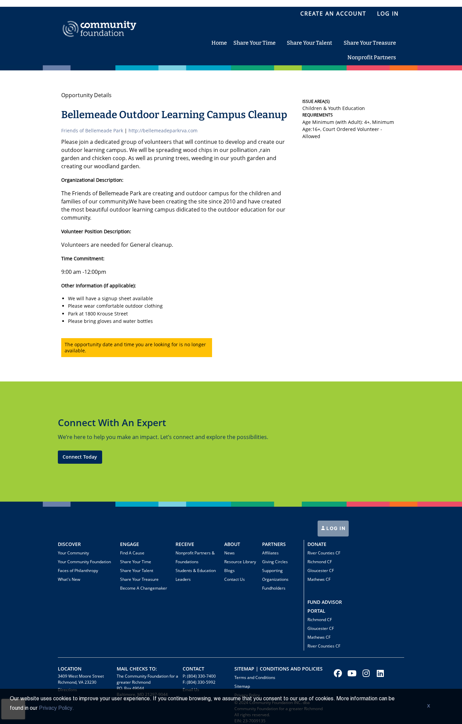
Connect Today (80, 457)
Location (70, 668)
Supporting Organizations (275, 575)
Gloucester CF (320, 570)
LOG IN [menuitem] (388, 13)
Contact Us (234, 579)
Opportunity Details (86, 95)
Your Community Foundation (84, 562)
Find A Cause (132, 553)
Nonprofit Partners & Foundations (195, 557)
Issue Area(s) (316, 101)
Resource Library (240, 562)
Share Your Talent (136, 570)
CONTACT (193, 668)
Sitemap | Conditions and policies (278, 668)
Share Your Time (135, 562)
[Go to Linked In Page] (379, 673)
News (229, 553)
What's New (69, 579)
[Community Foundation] (99, 21)
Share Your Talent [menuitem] (309, 43)
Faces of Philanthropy (78, 570)
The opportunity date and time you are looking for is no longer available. (135, 347)
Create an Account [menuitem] (333, 13)
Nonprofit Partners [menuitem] (371, 57)
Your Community (73, 553)
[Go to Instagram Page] (365, 673)
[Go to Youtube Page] (351, 673)
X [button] (428, 706)
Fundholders (273, 588)
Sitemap (242, 686)
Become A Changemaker (143, 588)
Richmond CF (319, 562)
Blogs (229, 570)
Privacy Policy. (56, 708)
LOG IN (335, 528)
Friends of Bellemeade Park (92, 130)
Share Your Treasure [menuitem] (370, 43)
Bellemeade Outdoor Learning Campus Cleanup (174, 115)
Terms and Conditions (254, 677)
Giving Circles (275, 562)
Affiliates (270, 553)
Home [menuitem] (219, 43)
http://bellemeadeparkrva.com (163, 130)
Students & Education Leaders (196, 575)
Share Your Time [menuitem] (254, 43)
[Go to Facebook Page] (336, 673)
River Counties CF (323, 553)
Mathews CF (318, 579)
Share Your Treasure (139, 579)
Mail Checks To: (137, 668)
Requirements (317, 115)
